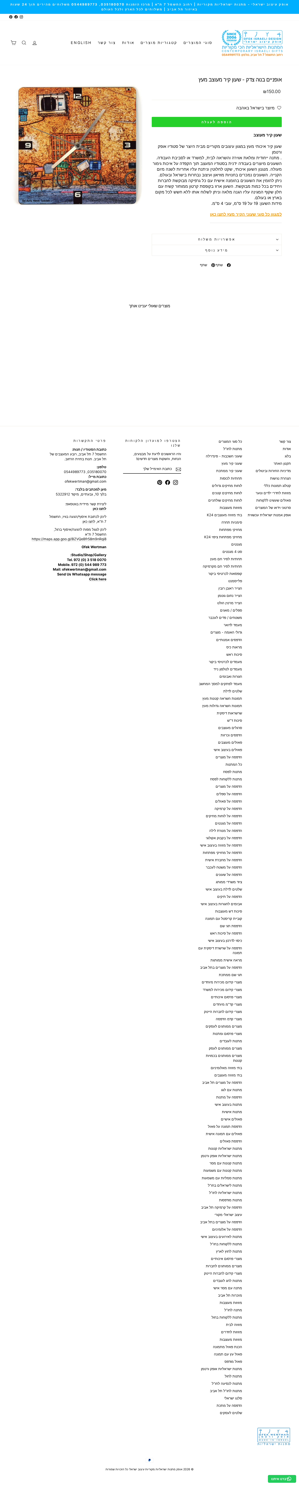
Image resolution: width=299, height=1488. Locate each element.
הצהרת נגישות (280, 478)
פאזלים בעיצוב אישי (228, 750)
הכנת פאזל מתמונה (227, 1347)
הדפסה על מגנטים (228, 823)
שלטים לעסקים (231, 1413)
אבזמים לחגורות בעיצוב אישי (221, 904)
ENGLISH (81, 43)
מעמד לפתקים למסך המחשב (220, 684)
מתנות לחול (233, 1376)
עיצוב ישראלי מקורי (228, 1215)
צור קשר (107, 43)
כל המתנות (234, 764)
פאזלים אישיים (231, 1119)
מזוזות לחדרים (231, 1332)
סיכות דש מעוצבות (228, 911)
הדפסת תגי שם (231, 926)
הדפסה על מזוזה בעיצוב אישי (221, 845)
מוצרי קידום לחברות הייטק (223, 1012)
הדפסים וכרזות (231, 735)
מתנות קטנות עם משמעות (222, 1170)
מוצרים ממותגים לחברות (224, 1266)
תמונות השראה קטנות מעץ (222, 698)
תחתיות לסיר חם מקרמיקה (222, 566)
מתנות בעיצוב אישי (228, 1105)
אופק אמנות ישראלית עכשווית (269, 515)
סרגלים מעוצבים (230, 728)
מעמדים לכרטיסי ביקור (225, 662)
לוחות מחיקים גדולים (227, 486)
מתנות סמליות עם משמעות (222, 1178)
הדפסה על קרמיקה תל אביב (221, 1207)
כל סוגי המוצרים (230, 441)
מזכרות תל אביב (230, 1295)
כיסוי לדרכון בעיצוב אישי (225, 941)
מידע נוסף (216, 250)
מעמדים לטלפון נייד (228, 669)
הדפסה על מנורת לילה (225, 831)
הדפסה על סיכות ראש (226, 933)
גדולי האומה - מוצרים (226, 632)
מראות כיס (234, 647)
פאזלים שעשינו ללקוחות (273, 500)
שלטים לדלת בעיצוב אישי (223, 889)
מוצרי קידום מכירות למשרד (222, 990)
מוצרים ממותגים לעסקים (224, 1026)
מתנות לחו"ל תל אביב (226, 1391)
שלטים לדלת (232, 691)
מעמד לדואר (233, 625)
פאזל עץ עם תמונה (228, 1354)
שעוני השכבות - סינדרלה (224, 456)
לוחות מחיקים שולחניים (225, 500)
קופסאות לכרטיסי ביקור (225, 574)
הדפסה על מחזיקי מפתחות (222, 853)
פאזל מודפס (233, 1362)
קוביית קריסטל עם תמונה (223, 919)
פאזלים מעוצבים (230, 742)
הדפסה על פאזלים (228, 801)
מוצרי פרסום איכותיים (226, 997)
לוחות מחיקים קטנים (227, 493)
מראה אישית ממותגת (226, 960)
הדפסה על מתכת (229, 1405)
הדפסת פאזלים (231, 1141)
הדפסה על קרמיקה (228, 809)
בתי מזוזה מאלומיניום (226, 1068)
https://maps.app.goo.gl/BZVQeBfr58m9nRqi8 (69, 539)
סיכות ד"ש (234, 720)
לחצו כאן (89, 521)
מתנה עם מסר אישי (227, 1288)
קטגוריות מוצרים (159, 43)
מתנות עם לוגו (231, 1090)
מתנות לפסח (232, 772)
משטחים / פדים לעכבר (225, 618)
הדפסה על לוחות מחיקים (224, 816)
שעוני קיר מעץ (232, 463)
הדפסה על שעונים (229, 875)
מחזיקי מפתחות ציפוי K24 (223, 537)
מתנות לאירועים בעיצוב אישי (221, 1237)
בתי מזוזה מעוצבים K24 (224, 515)
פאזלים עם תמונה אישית (224, 1134)
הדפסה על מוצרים (229, 757)
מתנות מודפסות (230, 1200)
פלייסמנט (235, 581)
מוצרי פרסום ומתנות (227, 1034)
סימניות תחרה (232, 522)
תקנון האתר (282, 463)
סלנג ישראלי (233, 1398)
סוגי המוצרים (198, 43)
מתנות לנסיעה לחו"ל (227, 1383)
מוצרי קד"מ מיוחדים (227, 1004)
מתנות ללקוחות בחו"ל (226, 1244)
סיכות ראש (234, 654)
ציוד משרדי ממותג (229, 882)
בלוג (288, 456)
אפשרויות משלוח (216, 239)
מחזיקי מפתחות (230, 530)
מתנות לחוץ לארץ (229, 1251)
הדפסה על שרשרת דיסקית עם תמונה (220, 950)
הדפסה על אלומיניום (227, 1229)
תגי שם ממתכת (230, 975)
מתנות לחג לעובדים (227, 1281)
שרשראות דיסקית (229, 713)
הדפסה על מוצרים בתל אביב (221, 967)
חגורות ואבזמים (230, 676)
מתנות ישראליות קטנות (225, 1148)
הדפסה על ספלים (229, 794)
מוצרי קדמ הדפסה (229, 1019)
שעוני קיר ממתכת (229, 471)
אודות (128, 43)
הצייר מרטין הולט (229, 603)
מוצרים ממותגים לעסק (225, 1048)
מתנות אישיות (232, 1112)
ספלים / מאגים (231, 610)
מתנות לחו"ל (232, 449)
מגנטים (236, 544)
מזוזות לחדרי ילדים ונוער (273, 493)
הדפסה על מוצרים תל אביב (222, 1083)
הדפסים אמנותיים (229, 640)
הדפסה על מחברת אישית (223, 860)
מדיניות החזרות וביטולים (273, 471)
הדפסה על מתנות (229, 1097)
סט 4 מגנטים (232, 552)
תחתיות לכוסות (231, 478)
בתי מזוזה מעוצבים (228, 1075)
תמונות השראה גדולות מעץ (222, 706)
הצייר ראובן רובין (230, 588)
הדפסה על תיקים (229, 897)
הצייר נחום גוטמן (230, 596)
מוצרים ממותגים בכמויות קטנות (224, 1058)
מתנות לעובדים (231, 1041)
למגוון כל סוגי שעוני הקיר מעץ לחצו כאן (246, 214)
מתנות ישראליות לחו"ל (225, 1193)
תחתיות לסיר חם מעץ (226, 559)
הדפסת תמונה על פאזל (225, 1127)
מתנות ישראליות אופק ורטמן (221, 1156)
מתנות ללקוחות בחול (227, 1317)
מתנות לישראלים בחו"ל (225, 1185)
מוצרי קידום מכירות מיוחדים (222, 982)
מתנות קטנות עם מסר (226, 1163)
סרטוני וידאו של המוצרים (273, 508)
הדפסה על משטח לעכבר (224, 867)
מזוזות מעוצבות (231, 508)
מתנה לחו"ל (233, 1310)
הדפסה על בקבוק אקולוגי (224, 838)
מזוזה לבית (234, 1325)
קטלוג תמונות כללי (277, 486)
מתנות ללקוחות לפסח (226, 779)
